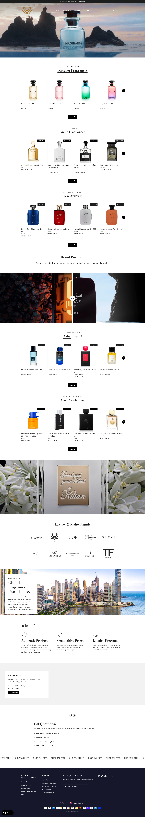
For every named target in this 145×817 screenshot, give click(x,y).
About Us (45, 780)
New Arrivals (72, 196)
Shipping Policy (26, 785)
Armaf (65, 400)
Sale (88, 10)
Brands (56, 10)
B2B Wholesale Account (28, 791)
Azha (67, 336)
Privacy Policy (46, 789)
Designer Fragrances (72, 70)
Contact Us (24, 782)
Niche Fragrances (72, 132)
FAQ (22, 794)
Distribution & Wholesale (49, 786)
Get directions (14, 692)
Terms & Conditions (48, 793)
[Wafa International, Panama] (72, 684)
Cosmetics (78, 10)
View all (72, 117)
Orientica (78, 400)
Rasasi (77, 336)
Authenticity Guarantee (49, 783)
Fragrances (66, 10)
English (62, 803)
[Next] (123, 90)
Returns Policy (25, 788)
